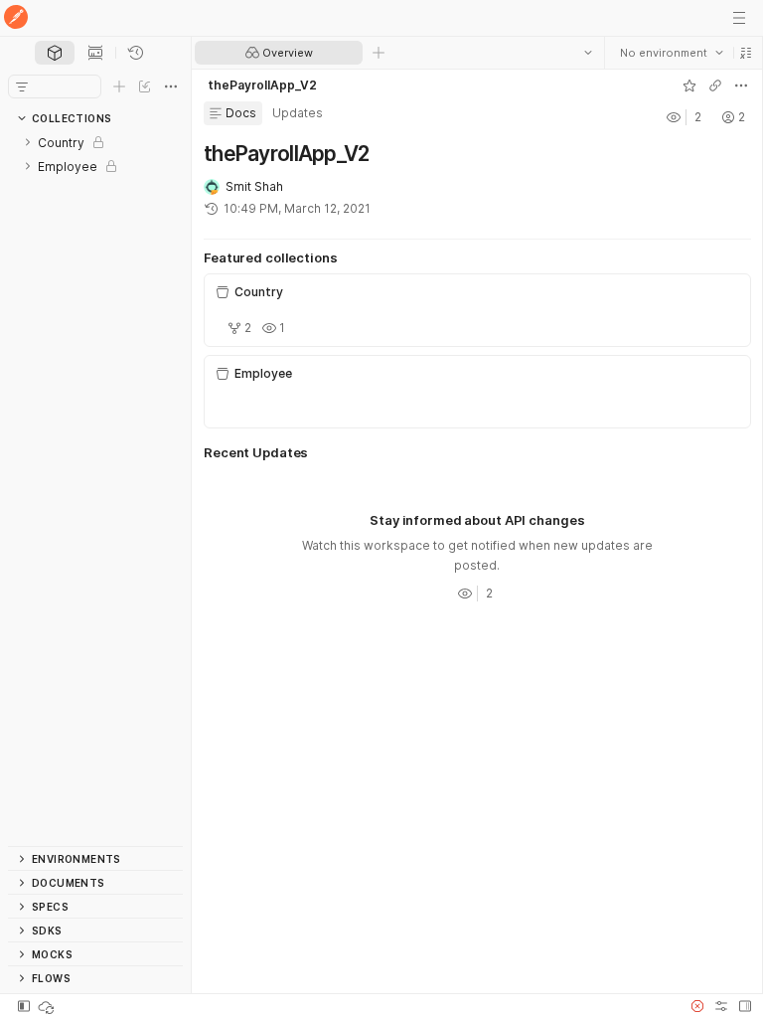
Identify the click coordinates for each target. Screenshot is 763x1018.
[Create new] (119, 86)
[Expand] (28, 142)
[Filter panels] (22, 86)
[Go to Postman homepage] (16, 18)
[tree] (95, 488)
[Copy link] (714, 85)
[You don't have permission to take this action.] (378, 53)
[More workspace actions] (740, 85)
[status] (48, 1006)
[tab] (55, 53)
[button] (745, 53)
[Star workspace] (688, 85)
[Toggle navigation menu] (739, 18)
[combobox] (670, 53)
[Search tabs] (587, 53)
